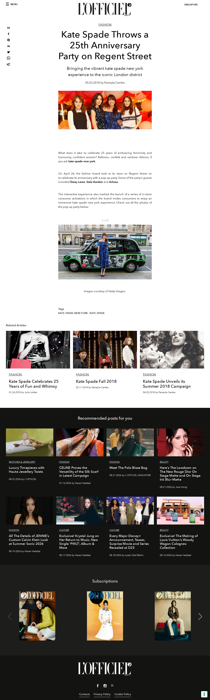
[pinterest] (8, 40)
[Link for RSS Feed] (112, 686)
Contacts (84, 694)
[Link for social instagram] (105, 686)
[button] (148, 252)
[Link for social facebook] (97, 686)
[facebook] (8, 34)
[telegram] (8, 65)
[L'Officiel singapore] (105, 9)
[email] (8, 28)
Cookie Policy (122, 694)
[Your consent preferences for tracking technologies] (204, 694)
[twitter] (8, 52)
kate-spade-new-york (73, 313)
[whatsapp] (8, 59)
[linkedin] (8, 46)
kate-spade (97, 313)
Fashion (105, 25)
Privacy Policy (102, 694)
